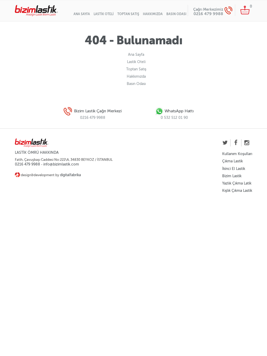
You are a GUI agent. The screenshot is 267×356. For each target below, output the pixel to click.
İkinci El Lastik (233, 169)
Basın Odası (176, 14)
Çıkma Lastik (232, 161)
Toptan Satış (128, 14)
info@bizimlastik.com (61, 164)
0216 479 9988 (208, 13)
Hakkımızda (153, 14)
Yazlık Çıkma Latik (236, 183)
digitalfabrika (70, 175)
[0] (245, 9)
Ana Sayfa (82, 14)
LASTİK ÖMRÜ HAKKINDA (37, 152)
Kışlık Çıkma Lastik (237, 190)
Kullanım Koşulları (237, 154)
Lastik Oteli (104, 14)
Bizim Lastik (231, 176)
